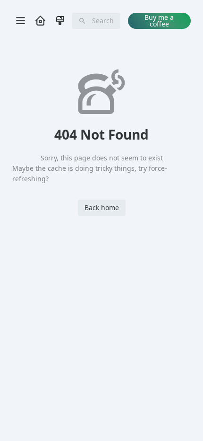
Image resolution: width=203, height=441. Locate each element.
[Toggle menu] (20, 21)
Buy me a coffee (159, 20)
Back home (102, 207)
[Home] (40, 20)
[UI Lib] (60, 20)
